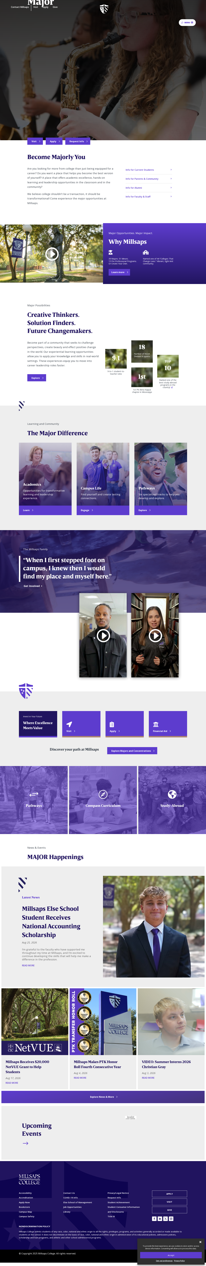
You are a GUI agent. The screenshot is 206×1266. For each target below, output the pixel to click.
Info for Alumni (134, 187)
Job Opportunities (72, 1207)
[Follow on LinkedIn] (160, 1218)
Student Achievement (119, 1202)
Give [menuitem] (55, 7)
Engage (85, 510)
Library (66, 1211)
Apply (53, 141)
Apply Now (24, 1202)
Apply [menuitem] (45, 7)
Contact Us (69, 1193)
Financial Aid (160, 731)
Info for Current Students (140, 169)
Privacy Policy (179, 1261)
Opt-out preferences (164, 1261)
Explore (36, 378)
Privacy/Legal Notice (118, 1193)
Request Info (77, 141)
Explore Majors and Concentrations (131, 750)
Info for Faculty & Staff (138, 196)
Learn (26, 510)
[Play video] (51, 254)
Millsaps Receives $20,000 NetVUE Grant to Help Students (27, 1067)
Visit (34, 141)
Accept (171, 1255)
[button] (200, 1242)
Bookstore (24, 1207)
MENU (187, 22)
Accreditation (26, 1197)
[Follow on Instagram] (171, 1218)
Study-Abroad (172, 805)
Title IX (111, 1216)
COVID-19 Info (70, 1197)
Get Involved (32, 586)
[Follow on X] (165, 1218)
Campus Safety (26, 1216)
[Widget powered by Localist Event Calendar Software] (130, 1117)
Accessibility (25, 1193)
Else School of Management (77, 1202)
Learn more (117, 272)
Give (169, 1209)
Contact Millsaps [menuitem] (20, 7)
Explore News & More (102, 1096)
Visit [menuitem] (35, 7)
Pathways (34, 805)
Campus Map (25, 1211)
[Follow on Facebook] (154, 1218)
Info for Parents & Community (142, 178)
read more (28, 965)
